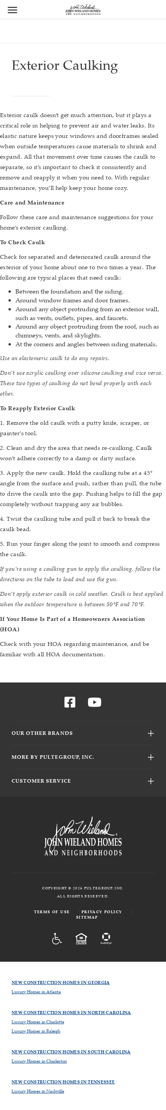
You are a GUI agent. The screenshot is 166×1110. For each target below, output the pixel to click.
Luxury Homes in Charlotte (38, 1021)
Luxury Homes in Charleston (39, 1061)
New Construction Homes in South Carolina (71, 1052)
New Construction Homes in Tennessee (63, 1082)
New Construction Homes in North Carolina (71, 1012)
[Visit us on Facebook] (69, 704)
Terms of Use (52, 911)
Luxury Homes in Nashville (38, 1091)
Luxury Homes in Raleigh (36, 1031)
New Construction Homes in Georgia (61, 982)
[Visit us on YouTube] (95, 704)
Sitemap (87, 917)
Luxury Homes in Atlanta (36, 991)
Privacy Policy (101, 911)
